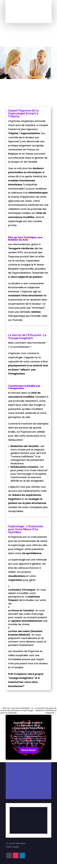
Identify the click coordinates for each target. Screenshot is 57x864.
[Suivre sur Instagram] (28, 11)
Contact (28, 20)
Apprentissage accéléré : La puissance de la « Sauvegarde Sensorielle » (28, 725)
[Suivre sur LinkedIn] (34, 11)
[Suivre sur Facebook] (23, 11)
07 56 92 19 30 (20, 762)
